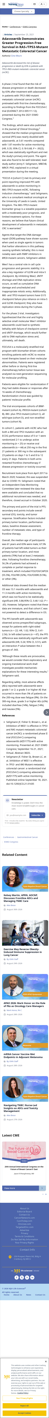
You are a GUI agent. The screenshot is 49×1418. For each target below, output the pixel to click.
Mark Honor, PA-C (14, 1010)
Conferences (15, 26)
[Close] (46, 1361)
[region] (24, 1388)
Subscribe (35, 815)
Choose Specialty (21, 11)
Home (5, 26)
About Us (24, 1208)
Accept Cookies (24, 1413)
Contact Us (24, 1214)
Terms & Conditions (24, 1236)
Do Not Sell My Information (24, 1239)
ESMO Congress (11, 842)
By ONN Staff (12, 959)
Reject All (24, 1406)
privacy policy (14, 823)
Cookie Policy (22, 1393)
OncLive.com (24, 1224)
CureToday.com (24, 1220)
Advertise (24, 1230)
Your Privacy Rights (24, 1242)
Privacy (24, 1233)
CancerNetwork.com (24, 1217)
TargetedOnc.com (24, 1227)
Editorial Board (24, 1211)
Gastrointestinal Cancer (27, 837)
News (28, 1295)
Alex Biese (11, 905)
